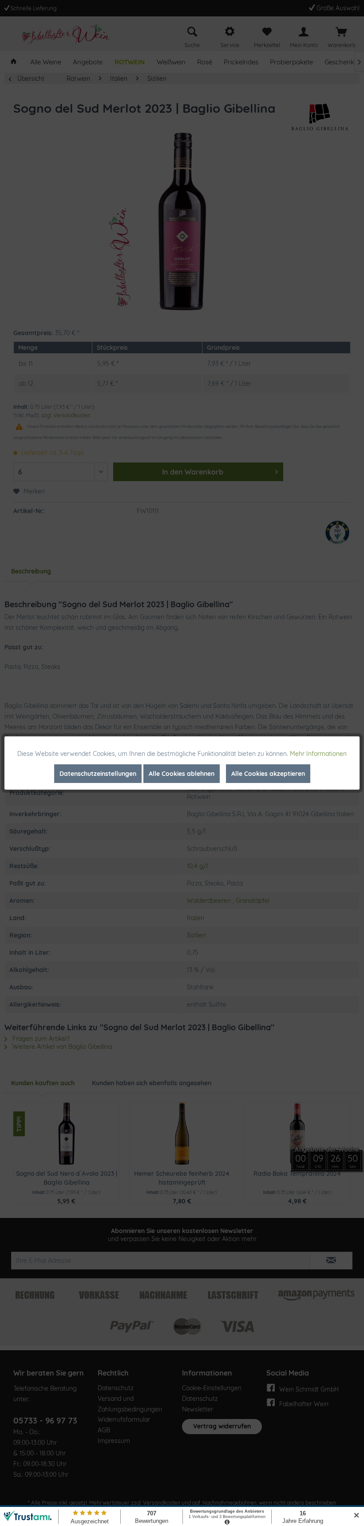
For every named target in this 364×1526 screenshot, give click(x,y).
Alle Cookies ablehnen (181, 774)
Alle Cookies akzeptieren (268, 774)
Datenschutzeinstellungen (97, 774)
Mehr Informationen (318, 754)
